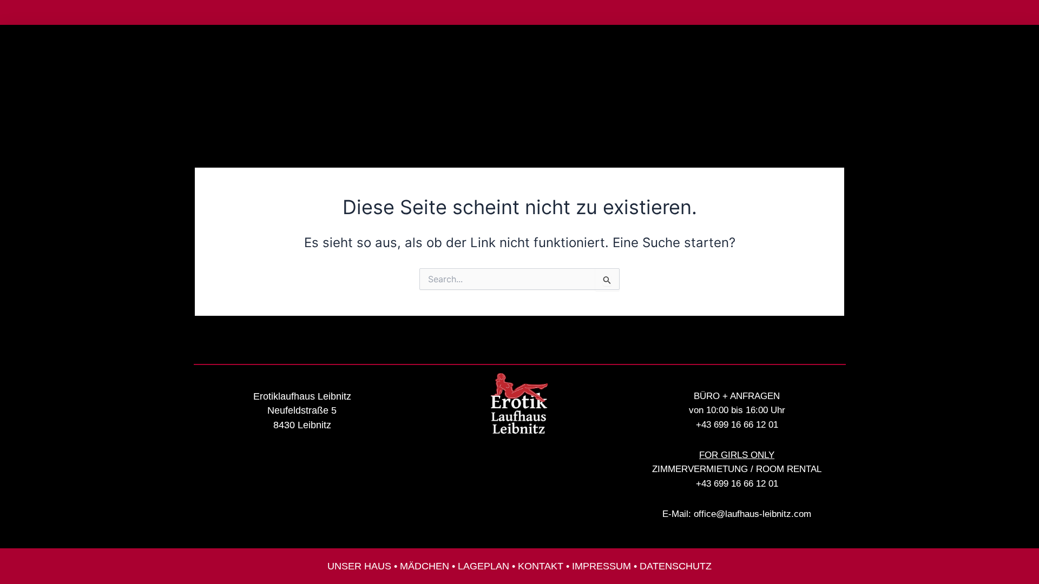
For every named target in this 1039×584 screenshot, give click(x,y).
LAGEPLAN (483, 566)
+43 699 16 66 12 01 (737, 425)
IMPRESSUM (601, 566)
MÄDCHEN (424, 566)
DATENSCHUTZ (676, 566)
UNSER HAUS (359, 566)
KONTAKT (540, 566)
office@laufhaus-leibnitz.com (752, 514)
